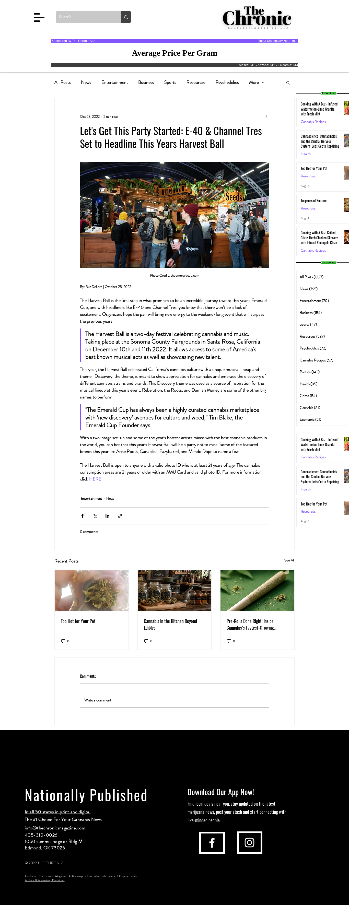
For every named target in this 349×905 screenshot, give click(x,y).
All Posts (62, 82)
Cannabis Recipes (313, 457)
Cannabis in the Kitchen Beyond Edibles (170, 624)
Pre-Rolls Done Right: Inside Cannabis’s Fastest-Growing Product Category (250, 624)
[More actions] (266, 116)
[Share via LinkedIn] (107, 515)
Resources (196, 82)
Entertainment (114, 82)
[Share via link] (120, 515)
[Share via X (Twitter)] (94, 515)
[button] (39, 17)
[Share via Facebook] (82, 515)
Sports (170, 82)
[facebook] (211, 842)
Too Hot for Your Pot (78, 621)
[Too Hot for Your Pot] (92, 590)
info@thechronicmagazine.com (55, 828)
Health (306, 154)
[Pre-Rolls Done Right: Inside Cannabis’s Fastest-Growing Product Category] (257, 590)
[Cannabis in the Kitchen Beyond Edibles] (175, 590)
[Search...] (126, 17)
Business (146, 82)
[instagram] (249, 842)
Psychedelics (227, 82)
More (254, 82)
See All (289, 560)
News (86, 82)
